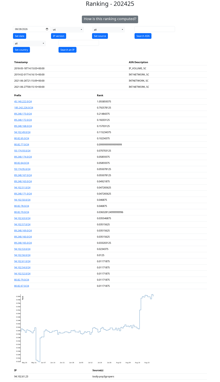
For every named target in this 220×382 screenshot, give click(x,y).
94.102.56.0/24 (22, 255)
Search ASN (143, 36)
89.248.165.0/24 (23, 243)
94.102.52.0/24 (22, 273)
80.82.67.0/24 (21, 286)
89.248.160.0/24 (23, 236)
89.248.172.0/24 (23, 120)
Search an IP (67, 49)
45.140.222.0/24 (23, 101)
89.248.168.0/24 (23, 126)
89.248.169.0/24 (23, 230)
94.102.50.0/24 (22, 199)
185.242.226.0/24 (23, 107)
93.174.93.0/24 (22, 150)
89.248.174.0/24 (23, 156)
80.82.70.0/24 (21, 212)
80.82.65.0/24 (21, 138)
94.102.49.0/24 (22, 132)
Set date (19, 36)
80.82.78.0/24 (21, 206)
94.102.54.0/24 (22, 267)
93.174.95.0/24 (22, 169)
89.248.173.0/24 (23, 113)
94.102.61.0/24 (22, 261)
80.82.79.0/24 (21, 279)
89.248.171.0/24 (23, 193)
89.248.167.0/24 (23, 175)
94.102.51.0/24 (22, 187)
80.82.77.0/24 (21, 144)
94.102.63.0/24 (22, 218)
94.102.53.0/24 (22, 249)
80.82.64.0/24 (21, 163)
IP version (58, 36)
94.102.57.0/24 (22, 224)
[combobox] (67, 30)
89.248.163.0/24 (23, 181)
